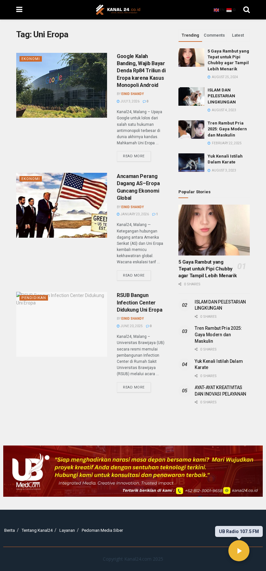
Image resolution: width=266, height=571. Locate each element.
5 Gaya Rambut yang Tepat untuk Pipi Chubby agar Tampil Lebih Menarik (207, 269)
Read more (137, 154)
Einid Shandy (132, 94)
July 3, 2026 (129, 101)
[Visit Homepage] (118, 10)
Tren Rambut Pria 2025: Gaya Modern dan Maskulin (227, 129)
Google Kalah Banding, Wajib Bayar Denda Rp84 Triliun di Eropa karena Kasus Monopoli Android (141, 71)
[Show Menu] (19, 9)
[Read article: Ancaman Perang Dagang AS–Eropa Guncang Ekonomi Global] (61, 205)
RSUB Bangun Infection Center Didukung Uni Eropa (139, 302)
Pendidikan (33, 298)
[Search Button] (246, 9)
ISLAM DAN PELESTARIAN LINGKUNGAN (222, 96)
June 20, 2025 (131, 326)
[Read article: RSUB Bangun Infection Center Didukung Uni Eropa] (61, 324)
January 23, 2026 (134, 214)
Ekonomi (30, 59)
